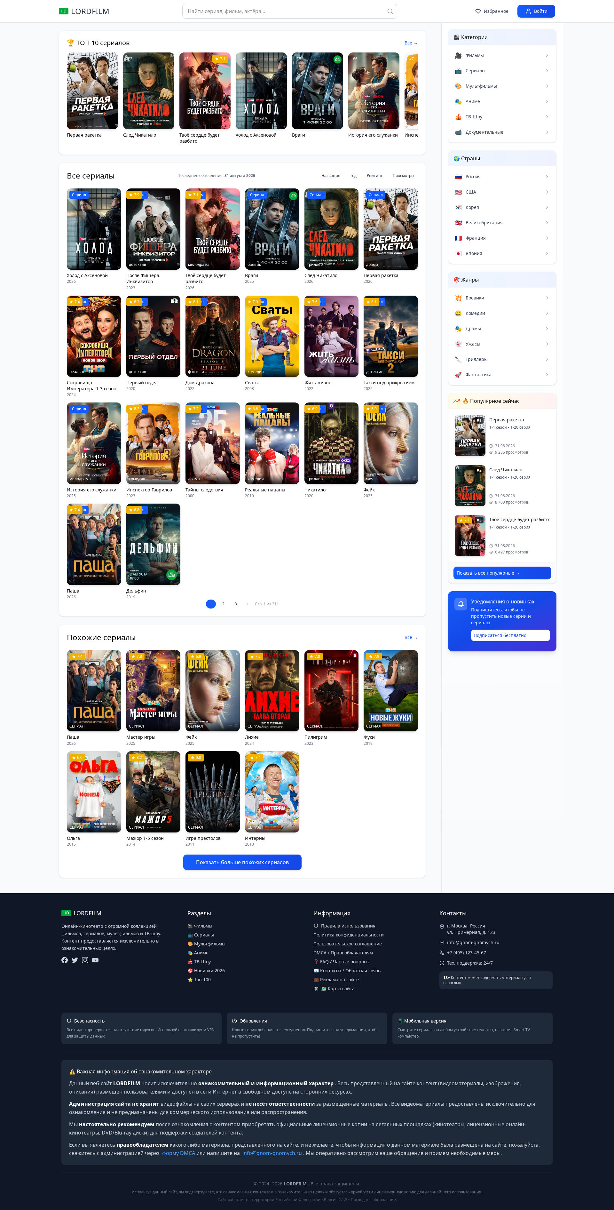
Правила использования (348, 926)
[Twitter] (75, 960)
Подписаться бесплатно (500, 635)
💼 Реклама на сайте (336, 979)
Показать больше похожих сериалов (242, 862)
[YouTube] (95, 960)
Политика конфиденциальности (348, 935)
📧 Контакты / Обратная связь (347, 970)
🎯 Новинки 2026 (206, 970)
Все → (411, 43)
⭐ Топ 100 (199, 979)
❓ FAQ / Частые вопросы (341, 962)
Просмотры (403, 175)
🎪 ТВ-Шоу (199, 962)
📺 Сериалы (200, 935)
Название (330, 175)
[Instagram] (85, 960)
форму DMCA (178, 1153)
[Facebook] (64, 960)
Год (353, 175)
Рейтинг (374, 175)
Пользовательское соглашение (347, 944)
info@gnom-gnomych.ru (473, 942)
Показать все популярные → (488, 573)
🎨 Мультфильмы (206, 944)
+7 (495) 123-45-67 (466, 953)
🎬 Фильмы (199, 926)
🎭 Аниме (198, 953)
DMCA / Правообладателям (343, 953)
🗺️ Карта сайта (338, 988)
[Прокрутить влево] (74, 99)
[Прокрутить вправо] (410, 99)
